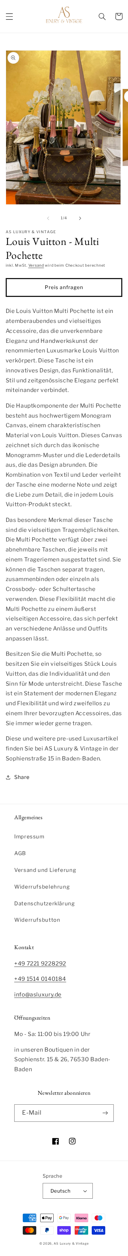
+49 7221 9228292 (40, 963)
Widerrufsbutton (37, 920)
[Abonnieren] (105, 1113)
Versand (36, 265)
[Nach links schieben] (48, 218)
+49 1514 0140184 (40, 978)
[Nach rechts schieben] (80, 218)
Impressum (29, 836)
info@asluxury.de (38, 994)
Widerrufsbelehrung (42, 887)
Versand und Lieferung (45, 870)
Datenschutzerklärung (44, 903)
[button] (9, 16)
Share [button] (22, 777)
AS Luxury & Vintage (71, 1243)
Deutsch (60, 1191)
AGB (20, 853)
